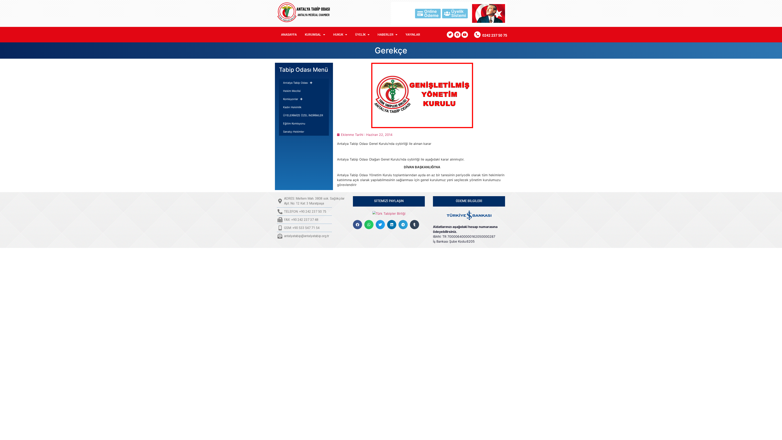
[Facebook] (457, 34)
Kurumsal (313, 34)
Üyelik (360, 34)
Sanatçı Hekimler (293, 131)
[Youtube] (464, 34)
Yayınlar (412, 34)
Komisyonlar (290, 99)
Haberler (385, 34)
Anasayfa (289, 34)
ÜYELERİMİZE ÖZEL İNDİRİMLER (303, 115)
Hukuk (338, 34)
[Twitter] (450, 34)
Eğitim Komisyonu (294, 123)
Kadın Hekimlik (292, 107)
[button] (357, 224)
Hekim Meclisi (292, 90)
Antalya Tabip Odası (295, 82)
